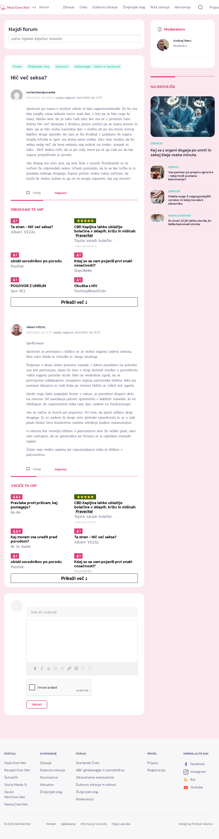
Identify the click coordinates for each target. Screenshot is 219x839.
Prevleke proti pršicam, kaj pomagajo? (34, 505)
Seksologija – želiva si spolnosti (97, 66)
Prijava (152, 762)
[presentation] (35, 668)
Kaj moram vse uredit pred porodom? (34, 539)
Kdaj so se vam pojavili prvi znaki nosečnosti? (103, 263)
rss (192, 779)
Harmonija (183, 7)
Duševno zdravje (105, 7)
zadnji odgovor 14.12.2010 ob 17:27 (78, 97)
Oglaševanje (68, 824)
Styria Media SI (15, 784)
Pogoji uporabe (121, 824)
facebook (197, 763)
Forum (44, 7)
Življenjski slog (134, 7)
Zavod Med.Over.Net (14, 794)
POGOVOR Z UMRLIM (28, 286)
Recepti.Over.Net (17, 770)
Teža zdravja (159, 7)
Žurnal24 (11, 777)
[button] (35, 668)
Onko (83, 7)
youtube (196, 787)
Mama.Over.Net (16, 804)
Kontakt (51, 824)
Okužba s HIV (86, 286)
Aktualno (47, 784)
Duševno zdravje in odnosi (96, 784)
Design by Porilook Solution (196, 824)
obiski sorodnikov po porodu (36, 261)
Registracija (156, 770)
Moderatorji (85, 799)
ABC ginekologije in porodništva (100, 770)
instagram (197, 771)
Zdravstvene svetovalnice (95, 777)
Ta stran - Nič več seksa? (32, 227)
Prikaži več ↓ (74, 302)
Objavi (37, 704)
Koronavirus (49, 777)
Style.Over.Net (15, 762)
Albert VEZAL (36, 326)
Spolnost (62, 66)
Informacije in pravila (94, 824)
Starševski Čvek (87, 762)
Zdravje (68, 7)
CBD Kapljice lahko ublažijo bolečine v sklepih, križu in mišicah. (105, 231)
